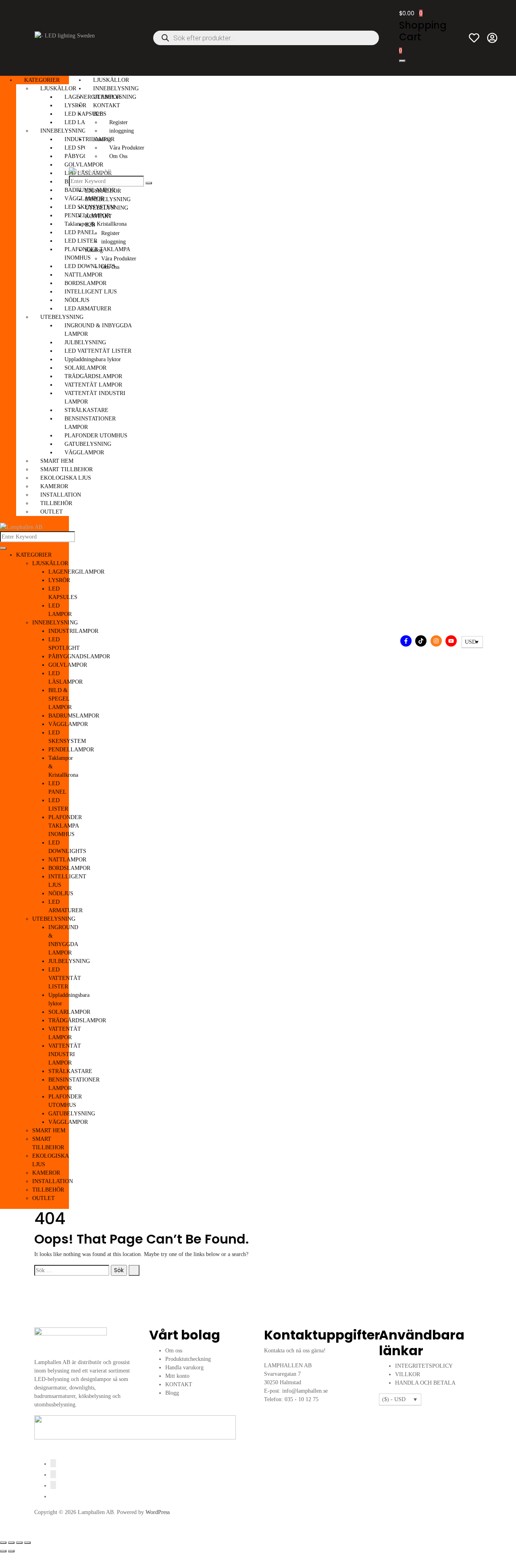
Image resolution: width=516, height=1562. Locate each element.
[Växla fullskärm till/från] (11, 1542)
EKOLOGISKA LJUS (65, 478)
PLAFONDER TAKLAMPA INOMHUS (65, 825)
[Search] (3, 548)
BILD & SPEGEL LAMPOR (60, 698)
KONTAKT (106, 105)
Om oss (173, 1351)
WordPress (158, 1512)
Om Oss (118, 156)
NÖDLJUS (60, 893)
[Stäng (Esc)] (27, 1542)
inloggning (121, 131)
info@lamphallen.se (305, 1391)
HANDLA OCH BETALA (425, 1383)
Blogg (172, 1393)
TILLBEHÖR (56, 503)
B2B (98, 114)
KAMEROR (54, 486)
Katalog (102, 139)
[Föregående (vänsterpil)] (3, 1551)
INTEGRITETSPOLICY (424, 1366)
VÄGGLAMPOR (68, 724)
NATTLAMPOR (67, 860)
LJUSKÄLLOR (58, 88)
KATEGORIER (42, 80)
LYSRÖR (59, 580)
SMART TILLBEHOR (66, 469)
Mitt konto (177, 1376)
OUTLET (51, 512)
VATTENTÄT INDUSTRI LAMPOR (64, 1054)
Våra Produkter (126, 148)
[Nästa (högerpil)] (11, 1551)
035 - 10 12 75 (301, 1399)
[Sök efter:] (71, 1270)
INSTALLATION (60, 495)
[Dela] (19, 1542)
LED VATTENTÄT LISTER (64, 978)
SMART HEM (56, 461)
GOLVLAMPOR (67, 665)
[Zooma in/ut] (3, 1542)
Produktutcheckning (188, 1359)
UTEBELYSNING (61, 317)
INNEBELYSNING (63, 131)
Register (118, 122)
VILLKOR (407, 1374)
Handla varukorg (184, 1367)
